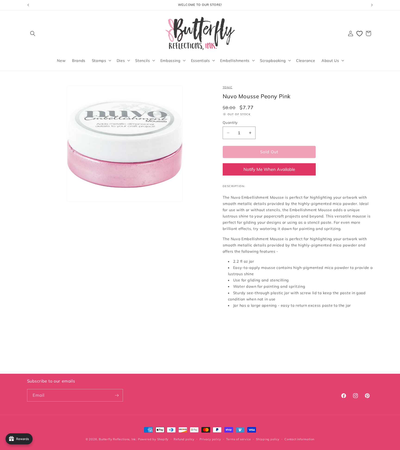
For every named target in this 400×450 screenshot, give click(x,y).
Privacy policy (210, 439)
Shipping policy (267, 439)
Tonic (227, 87)
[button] (33, 33)
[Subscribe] (117, 395)
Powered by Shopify (153, 439)
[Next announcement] (372, 5)
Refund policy (184, 439)
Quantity (230, 122)
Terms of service (238, 439)
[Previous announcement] (28, 5)
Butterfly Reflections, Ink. (118, 439)
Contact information (299, 439)
